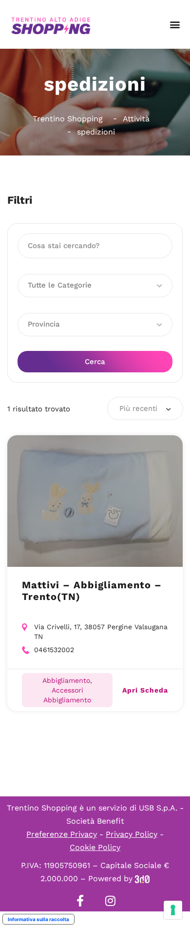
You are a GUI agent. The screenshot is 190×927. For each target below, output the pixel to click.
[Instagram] (110, 901)
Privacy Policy (131, 834)
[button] (175, 25)
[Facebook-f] (80, 901)
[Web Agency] (142, 878)
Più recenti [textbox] (138, 408)
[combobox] (145, 408)
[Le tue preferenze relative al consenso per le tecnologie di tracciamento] (173, 910)
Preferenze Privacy (61, 834)
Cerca (95, 361)
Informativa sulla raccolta (38, 919)
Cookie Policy (95, 847)
